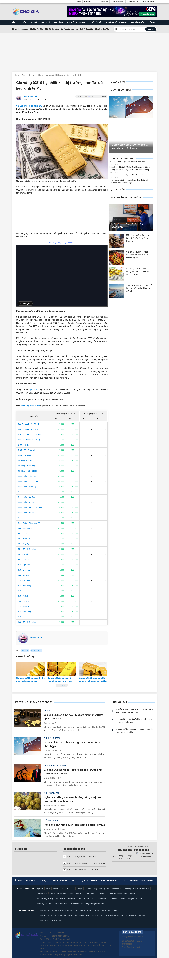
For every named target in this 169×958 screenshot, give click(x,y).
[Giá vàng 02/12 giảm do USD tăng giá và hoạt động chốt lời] (93, 669)
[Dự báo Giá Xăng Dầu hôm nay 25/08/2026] (131, 217)
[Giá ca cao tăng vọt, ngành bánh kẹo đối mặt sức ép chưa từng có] (116, 257)
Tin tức (23, 22)
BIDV (72, 889)
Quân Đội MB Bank (115, 894)
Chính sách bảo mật (70, 881)
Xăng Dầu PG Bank (135, 899)
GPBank (88, 889)
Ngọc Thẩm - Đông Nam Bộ (29, 523)
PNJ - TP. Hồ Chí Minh (27, 549)
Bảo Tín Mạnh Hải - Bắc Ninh (29, 424)
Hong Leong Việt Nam (101, 889)
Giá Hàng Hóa (137, 22)
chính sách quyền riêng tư (97, 945)
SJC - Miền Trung (25, 606)
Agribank (40, 889)
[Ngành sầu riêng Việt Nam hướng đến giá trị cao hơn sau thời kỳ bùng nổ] (27, 803)
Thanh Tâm (58, 723)
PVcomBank (100, 894)
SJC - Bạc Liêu (24, 565)
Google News (130, 857)
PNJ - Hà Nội (23, 533)
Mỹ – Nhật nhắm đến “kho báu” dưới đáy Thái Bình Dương (137, 238)
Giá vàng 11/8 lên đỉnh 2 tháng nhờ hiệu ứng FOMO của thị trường (138, 272)
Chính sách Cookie (109, 881)
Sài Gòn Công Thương (45, 899)
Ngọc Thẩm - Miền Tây (27, 487)
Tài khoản (104, 2)
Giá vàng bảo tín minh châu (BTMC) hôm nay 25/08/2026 (57, 910)
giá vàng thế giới (36, 650)
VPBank (122, 899)
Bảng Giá (121, 857)
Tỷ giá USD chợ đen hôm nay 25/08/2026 (135, 167)
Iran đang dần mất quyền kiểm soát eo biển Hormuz (74, 824)
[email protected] (64, 939)
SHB (79, 899)
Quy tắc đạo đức (90, 881)
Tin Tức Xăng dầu (60, 765)
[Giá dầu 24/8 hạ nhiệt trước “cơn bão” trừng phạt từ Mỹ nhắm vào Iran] (27, 775)
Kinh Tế (47, 793)
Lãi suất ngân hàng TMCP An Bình (66, 904)
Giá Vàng (32, 75)
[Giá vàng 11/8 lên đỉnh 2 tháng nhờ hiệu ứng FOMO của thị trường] (116, 274)
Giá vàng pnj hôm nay (137, 915)
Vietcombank (102, 899)
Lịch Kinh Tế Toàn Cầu (84, 29)
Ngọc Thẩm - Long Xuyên (28, 481)
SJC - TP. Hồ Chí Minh (27, 622)
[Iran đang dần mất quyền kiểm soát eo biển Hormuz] (27, 828)
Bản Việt (56, 889)
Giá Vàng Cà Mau (67, 29)
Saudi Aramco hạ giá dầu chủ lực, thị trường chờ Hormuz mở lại (139, 288)
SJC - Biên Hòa (24, 570)
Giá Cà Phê (96, 22)
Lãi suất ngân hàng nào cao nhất (93, 904)
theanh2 (62, 805)
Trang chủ (22, 881)
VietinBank (113, 899)
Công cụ (153, 22)
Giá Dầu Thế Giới (36, 29)
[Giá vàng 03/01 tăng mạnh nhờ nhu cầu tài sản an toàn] (30, 669)
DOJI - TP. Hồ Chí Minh (27, 450)
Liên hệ (55, 881)
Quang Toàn (36, 638)
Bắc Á (48, 889)
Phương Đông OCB (75, 894)
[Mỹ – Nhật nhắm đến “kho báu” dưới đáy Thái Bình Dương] (116, 241)
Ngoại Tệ (45, 22)
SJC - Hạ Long (24, 580)
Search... (150, 29)
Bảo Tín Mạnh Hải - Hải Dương (30, 434)
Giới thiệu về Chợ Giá (39, 881)
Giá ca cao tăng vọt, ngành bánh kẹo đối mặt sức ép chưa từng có (138, 255)
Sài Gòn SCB (60, 899)
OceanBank (61, 894)
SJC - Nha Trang (24, 612)
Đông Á (79, 889)
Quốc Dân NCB (129, 894)
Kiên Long (127, 889)
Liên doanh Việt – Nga (141, 889)
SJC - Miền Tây (24, 601)
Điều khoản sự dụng (129, 881)
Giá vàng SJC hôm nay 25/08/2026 (49, 920)
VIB (93, 899)
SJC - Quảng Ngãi (25, 617)
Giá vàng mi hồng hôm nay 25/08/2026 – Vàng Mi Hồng (57, 915)
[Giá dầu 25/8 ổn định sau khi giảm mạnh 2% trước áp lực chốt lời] (27, 720)
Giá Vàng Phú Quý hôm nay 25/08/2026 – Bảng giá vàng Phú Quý (103, 915)
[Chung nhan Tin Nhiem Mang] (145, 855)
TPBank (86, 899)
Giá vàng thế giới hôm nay (29, 106)
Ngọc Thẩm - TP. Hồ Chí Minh (30, 507)
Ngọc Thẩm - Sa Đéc (26, 497)
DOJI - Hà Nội (23, 445)
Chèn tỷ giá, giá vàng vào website (83, 857)
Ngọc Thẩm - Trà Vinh (27, 513)
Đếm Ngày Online (133, 2)
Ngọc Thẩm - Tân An (26, 502)
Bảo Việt (65, 889)
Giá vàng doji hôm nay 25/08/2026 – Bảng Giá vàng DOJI (101, 910)
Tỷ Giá (34, 22)
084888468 (47, 939)
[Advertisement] (84, 51)
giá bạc (33, 389)
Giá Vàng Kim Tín (102, 29)
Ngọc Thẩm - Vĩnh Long (27, 518)
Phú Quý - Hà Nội (25, 528)
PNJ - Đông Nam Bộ (26, 559)
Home (17, 75)
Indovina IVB (116, 889)
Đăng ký (78, 2)
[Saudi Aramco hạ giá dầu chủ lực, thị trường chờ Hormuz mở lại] (116, 291)
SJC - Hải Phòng (24, 586)
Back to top (148, 881)
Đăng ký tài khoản (117, 2)
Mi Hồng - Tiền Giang (26, 466)
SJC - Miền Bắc (24, 596)
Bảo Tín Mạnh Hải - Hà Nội (28, 429)
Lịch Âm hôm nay (149, 2)
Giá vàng (58, 22)
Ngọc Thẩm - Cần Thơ (27, 476)
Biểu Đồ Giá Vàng (52, 29)
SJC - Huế (22, 591)
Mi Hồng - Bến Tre (25, 461)
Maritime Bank (42, 894)
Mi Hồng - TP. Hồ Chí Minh (28, 471)
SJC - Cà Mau (23, 575)
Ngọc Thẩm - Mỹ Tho (26, 492)
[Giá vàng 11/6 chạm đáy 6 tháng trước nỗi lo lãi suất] (61, 669)
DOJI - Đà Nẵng (24, 455)
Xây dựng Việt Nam (44, 904)
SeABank (71, 899)
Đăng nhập (88, 2)
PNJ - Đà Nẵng (24, 554)
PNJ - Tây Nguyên (25, 544)
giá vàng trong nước (30, 406)
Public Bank (89, 894)
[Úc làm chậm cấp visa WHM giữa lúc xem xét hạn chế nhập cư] (131, 107)
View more (62, 685)
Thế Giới (47, 738)
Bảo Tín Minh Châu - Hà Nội (29, 440)
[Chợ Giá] (26, 12)
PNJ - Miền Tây (24, 539)
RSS (114, 857)
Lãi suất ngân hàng (76, 22)
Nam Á (52, 894)
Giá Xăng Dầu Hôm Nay (116, 22)
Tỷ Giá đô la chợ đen (20, 29)
